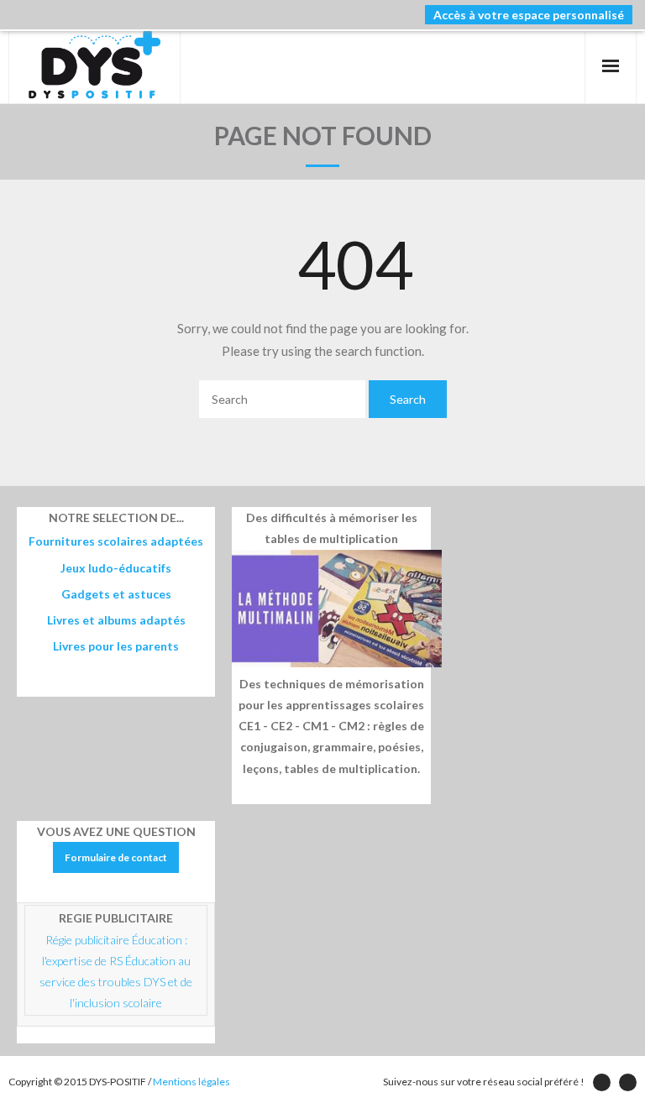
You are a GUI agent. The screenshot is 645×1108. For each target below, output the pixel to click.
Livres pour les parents (116, 646)
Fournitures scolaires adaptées (116, 541)
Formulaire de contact (116, 857)
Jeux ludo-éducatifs (115, 568)
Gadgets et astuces (116, 594)
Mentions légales (191, 1081)
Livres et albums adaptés (116, 620)
